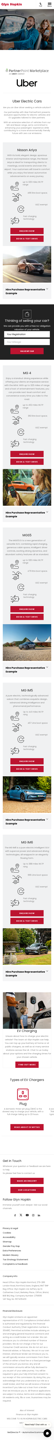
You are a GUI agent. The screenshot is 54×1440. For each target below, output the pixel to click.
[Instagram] (33, 1215)
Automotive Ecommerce (34, 1432)
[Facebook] (15, 1215)
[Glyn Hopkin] (11, 4)
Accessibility (9, 1237)
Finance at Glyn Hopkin (27, 1414)
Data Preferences (12, 1250)
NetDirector (13, 1432)
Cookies (7, 1232)
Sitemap (7, 1241)
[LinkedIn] (39, 1215)
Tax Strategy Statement (15, 1259)
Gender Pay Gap (11, 1246)
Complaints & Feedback (15, 1263)
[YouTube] (27, 1215)
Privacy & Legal (10, 1228)
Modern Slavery (10, 1255)
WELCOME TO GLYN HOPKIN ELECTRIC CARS (27, 1418)
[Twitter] (21, 1215)
